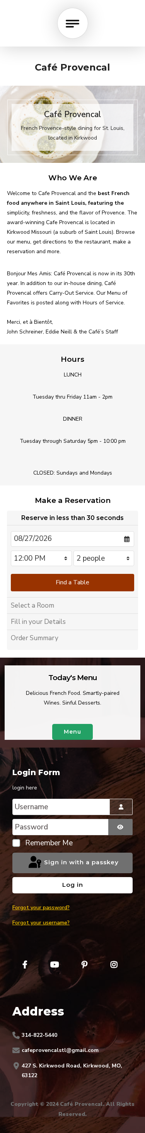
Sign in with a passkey (80, 862)
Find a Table (72, 582)
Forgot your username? (41, 922)
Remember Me (49, 843)
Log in (72, 884)
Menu (72, 731)
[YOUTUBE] (54, 964)
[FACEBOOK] (24, 964)
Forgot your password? (41, 907)
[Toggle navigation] (72, 23)
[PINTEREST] (84, 964)
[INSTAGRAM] (114, 964)
